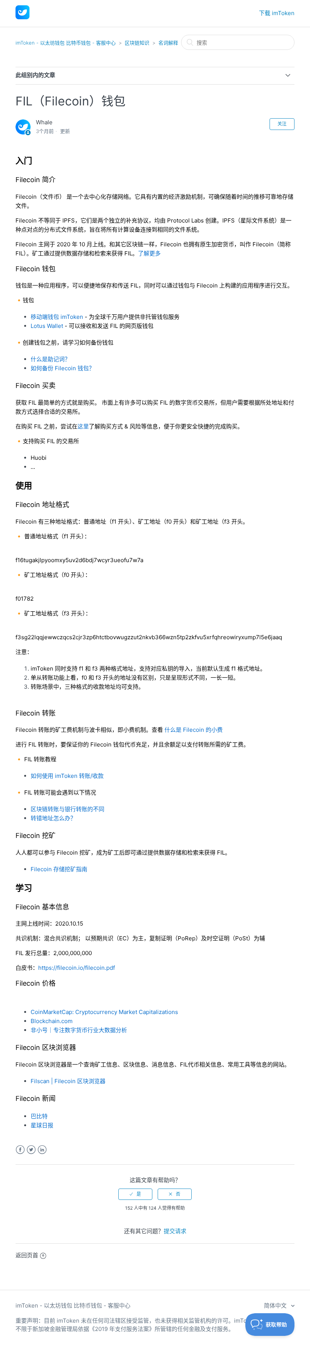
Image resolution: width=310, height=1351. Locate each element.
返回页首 (27, 1255)
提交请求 (175, 1231)
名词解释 (168, 43)
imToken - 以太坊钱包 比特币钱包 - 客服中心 (66, 43)
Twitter (31, 1150)
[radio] (135, 1194)
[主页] (22, 17)
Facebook (20, 1150)
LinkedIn (42, 1150)
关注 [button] (282, 124)
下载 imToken (276, 13)
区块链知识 (137, 43)
